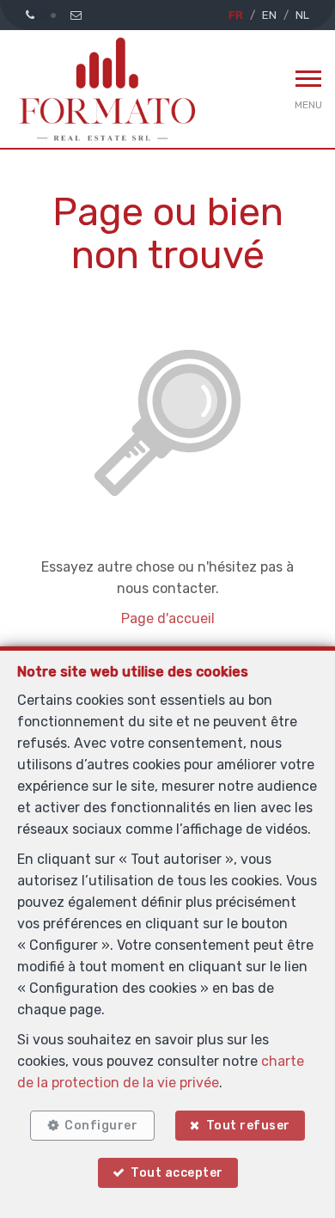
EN (269, 15)
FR (235, 15)
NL (302, 15)
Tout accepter (177, 1173)
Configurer (100, 1125)
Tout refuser (248, 1125)
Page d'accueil (168, 618)
